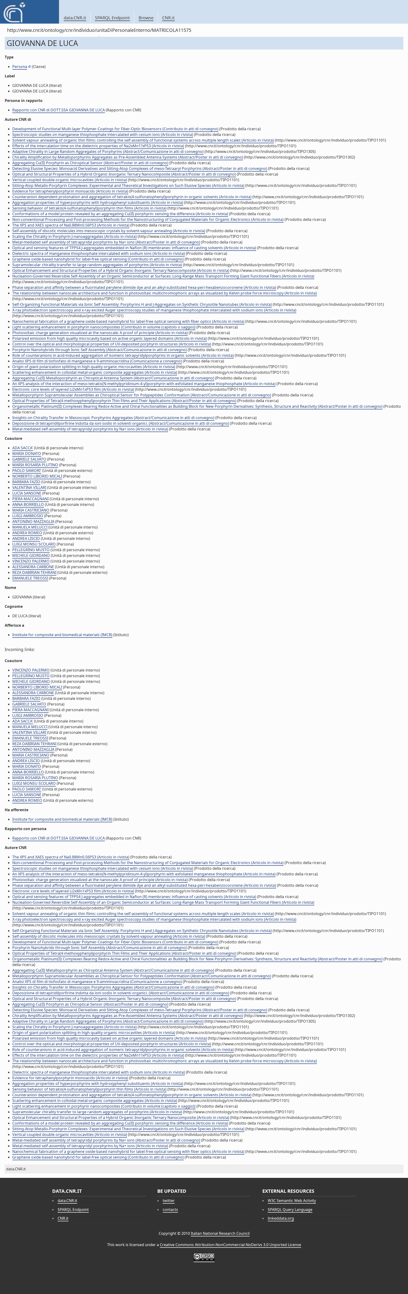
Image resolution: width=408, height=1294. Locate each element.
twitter (169, 1200)
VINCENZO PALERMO (31, 561)
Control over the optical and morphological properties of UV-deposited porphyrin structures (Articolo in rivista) (111, 344)
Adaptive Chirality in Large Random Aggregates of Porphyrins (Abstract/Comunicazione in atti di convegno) (108, 151)
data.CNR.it (75, 18)
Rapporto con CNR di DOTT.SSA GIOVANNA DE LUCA (58, 110)
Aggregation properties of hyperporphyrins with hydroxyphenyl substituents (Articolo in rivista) (97, 202)
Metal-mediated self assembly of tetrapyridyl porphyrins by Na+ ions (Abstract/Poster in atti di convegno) (106, 242)
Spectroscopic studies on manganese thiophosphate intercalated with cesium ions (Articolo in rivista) (102, 134)
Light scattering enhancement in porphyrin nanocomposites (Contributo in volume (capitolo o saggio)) (104, 327)
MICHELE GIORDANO (31, 555)
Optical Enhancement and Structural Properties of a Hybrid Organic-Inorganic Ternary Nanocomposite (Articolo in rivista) (120, 270)
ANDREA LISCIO (26, 538)
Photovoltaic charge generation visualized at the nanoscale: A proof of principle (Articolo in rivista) (100, 332)
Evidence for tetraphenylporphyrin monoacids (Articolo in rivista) (70, 191)
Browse (146, 18)
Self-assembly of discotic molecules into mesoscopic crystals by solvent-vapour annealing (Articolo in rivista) (108, 230)
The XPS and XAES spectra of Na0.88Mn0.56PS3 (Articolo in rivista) (70, 225)
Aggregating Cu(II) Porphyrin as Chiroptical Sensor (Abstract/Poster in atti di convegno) (90, 162)
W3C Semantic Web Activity (292, 1200)
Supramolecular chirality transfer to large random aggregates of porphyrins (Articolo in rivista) (97, 264)
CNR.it (168, 18)
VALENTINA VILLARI (29, 487)
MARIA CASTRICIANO (30, 510)
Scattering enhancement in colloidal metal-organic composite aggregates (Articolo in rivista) (94, 372)
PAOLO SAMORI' (26, 470)
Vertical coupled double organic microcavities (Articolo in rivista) (69, 179)
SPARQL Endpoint (112, 18)
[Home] (29, 12)
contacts (170, 1209)
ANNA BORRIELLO (28, 504)
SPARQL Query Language (290, 1209)
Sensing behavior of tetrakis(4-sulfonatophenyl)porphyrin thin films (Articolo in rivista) (89, 208)
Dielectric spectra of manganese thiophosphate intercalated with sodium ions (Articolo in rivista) (98, 253)
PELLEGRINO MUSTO (31, 549)
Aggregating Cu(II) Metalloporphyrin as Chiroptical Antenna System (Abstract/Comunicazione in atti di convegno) (113, 378)
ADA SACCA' (22, 447)
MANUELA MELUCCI (29, 527)
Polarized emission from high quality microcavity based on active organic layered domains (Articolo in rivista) (109, 338)
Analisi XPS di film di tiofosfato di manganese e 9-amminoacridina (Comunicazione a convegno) (97, 361)
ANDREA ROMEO (27, 532)
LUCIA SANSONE (26, 493)
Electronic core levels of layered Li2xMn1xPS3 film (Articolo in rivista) (73, 389)
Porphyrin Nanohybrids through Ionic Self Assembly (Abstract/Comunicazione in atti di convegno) (99, 349)
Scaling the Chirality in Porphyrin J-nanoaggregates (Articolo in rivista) (74, 236)
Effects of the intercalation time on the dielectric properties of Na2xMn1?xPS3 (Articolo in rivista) (98, 145)
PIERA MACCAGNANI (30, 498)
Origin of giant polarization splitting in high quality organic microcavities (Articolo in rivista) (93, 366)
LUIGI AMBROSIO (27, 515)
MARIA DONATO (26, 453)
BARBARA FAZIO (26, 481)
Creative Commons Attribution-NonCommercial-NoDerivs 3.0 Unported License (230, 1244)
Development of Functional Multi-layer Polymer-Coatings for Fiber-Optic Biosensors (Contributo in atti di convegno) (115, 128)
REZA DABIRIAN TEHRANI (34, 572)
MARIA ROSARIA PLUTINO (35, 464)
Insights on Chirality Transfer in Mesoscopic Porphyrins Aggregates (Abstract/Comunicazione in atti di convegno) (113, 417)
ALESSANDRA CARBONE (33, 566)
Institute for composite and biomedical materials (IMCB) (62, 634)
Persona (19, 66)
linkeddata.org (281, 1218)
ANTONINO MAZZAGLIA (33, 521)
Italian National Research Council (220, 1233)
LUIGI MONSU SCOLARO (34, 544)
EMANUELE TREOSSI (30, 578)
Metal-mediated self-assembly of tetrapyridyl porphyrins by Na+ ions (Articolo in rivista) (90, 429)
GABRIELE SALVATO (29, 459)
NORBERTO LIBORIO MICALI (37, 476)
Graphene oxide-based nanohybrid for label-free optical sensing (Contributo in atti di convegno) (98, 259)
